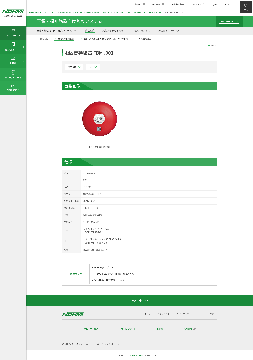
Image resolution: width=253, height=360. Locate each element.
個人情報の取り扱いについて (75, 344)
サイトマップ (197, 4)
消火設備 (44, 38)
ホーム (147, 313)
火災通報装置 (145, 38)
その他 (158, 12)
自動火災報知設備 (133, 12)
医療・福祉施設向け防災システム (99, 12)
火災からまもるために (114, 30)
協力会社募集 (178, 4)
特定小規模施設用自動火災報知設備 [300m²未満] (106, 38)
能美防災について (127, 328)
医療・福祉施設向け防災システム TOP (57, 30)
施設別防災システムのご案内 (71, 12)
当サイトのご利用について (109, 344)
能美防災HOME (35, 12)
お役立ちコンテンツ (168, 30)
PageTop (140, 300)
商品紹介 (119, 12)
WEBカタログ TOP (104, 267)
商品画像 (72, 66)
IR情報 (160, 328)
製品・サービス (51, 12)
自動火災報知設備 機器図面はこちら (114, 274)
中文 (227, 4)
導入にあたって (142, 30)
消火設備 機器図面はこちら (109, 280)
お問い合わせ (164, 313)
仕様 (90, 66)
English (214, 4)
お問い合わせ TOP (229, 21)
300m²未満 (148, 12)
